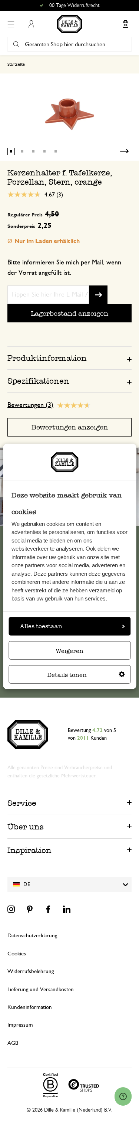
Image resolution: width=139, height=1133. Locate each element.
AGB (12, 1043)
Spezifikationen (38, 381)
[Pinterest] (29, 909)
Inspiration (29, 850)
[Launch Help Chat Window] (123, 1096)
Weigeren (69, 650)
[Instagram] (11, 909)
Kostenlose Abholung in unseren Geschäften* (73, 5)
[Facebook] (48, 909)
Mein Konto (31, 24)
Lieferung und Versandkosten (40, 989)
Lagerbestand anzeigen (69, 313)
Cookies (16, 953)
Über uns (25, 826)
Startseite (16, 64)
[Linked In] (66, 909)
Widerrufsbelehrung (30, 971)
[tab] (69, 357)
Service (21, 803)
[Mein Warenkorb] (125, 24)
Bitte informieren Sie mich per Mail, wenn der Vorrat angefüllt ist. (64, 267)
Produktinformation (47, 358)
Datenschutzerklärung (32, 935)
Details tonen (67, 674)
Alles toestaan (41, 626)
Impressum (20, 1025)
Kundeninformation (29, 1007)
